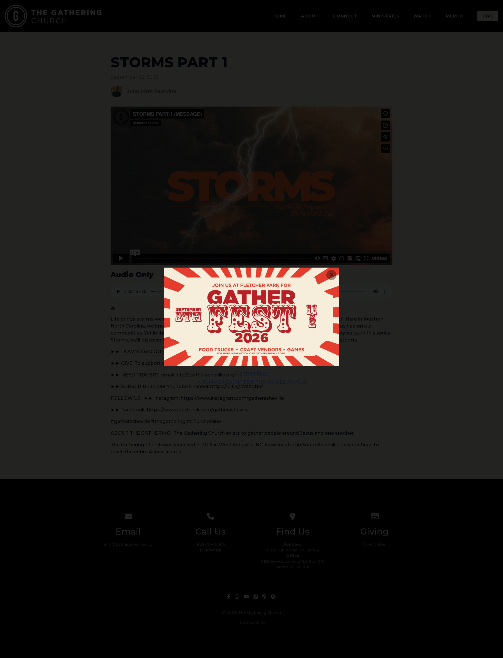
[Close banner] (331, 275)
